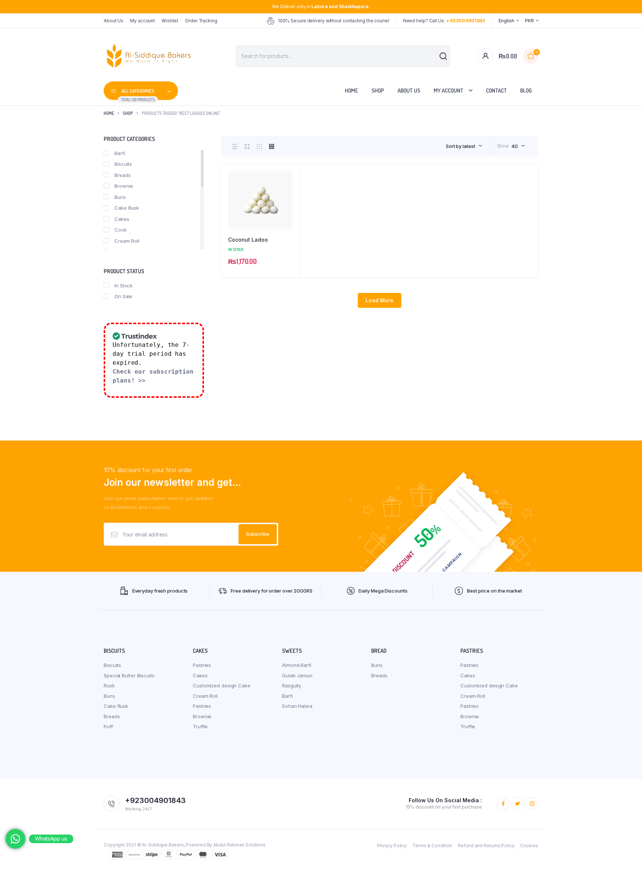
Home (351, 90)
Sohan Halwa (297, 706)
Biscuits (123, 164)
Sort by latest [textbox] (460, 146)
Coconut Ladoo (248, 239)
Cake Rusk (126, 208)
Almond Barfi (296, 665)
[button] (290, 194)
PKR (529, 20)
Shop (378, 90)
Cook (120, 230)
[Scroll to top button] (625, 854)
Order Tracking (201, 20)
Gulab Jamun (297, 675)
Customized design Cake (221, 685)
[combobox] (464, 146)
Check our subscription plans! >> (153, 376)
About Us (113, 20)
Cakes (121, 219)
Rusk (109, 685)
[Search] (439, 60)
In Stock (123, 285)
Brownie (123, 186)
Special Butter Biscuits (129, 675)
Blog (526, 90)
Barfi (119, 153)
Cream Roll (126, 241)
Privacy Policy (392, 845)
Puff (108, 726)
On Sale (123, 296)
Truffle (200, 726)
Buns (120, 197)
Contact (496, 90)
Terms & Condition (432, 845)
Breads (122, 175)
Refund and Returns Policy (486, 845)
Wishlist (170, 20)
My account (142, 20)
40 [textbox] (514, 146)
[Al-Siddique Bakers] (150, 56)
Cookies (529, 845)
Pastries (202, 665)
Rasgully (291, 685)
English (506, 20)
